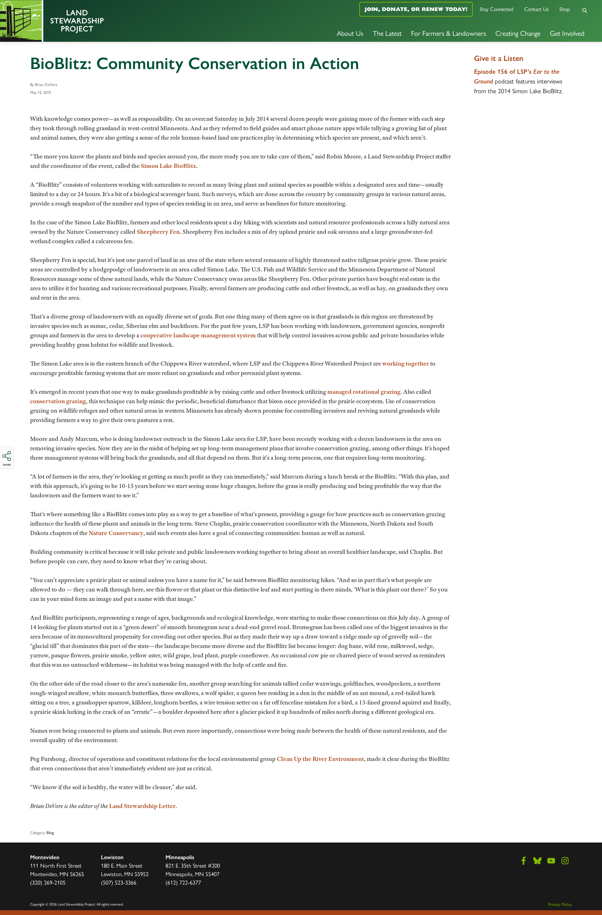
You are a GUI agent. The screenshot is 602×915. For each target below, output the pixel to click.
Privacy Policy (560, 904)
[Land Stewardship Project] (100, 21)
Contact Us (536, 9)
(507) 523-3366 (118, 882)
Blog (50, 832)
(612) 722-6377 (183, 882)
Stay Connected (497, 9)
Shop (564, 9)
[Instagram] (565, 861)
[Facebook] (524, 861)
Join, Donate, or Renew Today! (416, 9)
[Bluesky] (537, 861)
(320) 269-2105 (48, 882)
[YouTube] (551, 861)
